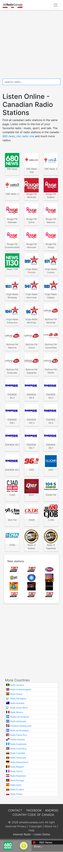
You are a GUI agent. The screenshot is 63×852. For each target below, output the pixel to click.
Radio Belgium (17, 766)
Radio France (16, 771)
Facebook (34, 810)
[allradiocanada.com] (12, 5)
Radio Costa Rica (18, 748)
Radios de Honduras (19, 716)
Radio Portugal (17, 780)
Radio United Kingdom (20, 689)
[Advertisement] (31, 44)
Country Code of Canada (33, 814)
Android (51, 810)
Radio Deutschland (19, 762)
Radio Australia (17, 703)
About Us (50, 826)
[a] (24, 845)
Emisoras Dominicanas (20, 726)
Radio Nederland (18, 776)
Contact (15, 810)
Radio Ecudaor (17, 789)
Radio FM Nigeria (18, 698)
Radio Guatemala (18, 744)
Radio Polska (16, 794)
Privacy (22, 826)
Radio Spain (16, 785)
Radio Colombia (17, 753)
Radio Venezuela (18, 757)
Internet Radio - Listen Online (31, 834)
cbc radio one (25, 136)
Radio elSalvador (18, 721)
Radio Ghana (16, 694)
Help (31, 830)
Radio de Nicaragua (19, 730)
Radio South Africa (19, 707)
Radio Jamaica (17, 685)
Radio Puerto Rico (18, 735)
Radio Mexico (16, 712)
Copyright (35, 826)
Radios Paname (17, 739)
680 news (9, 136)
